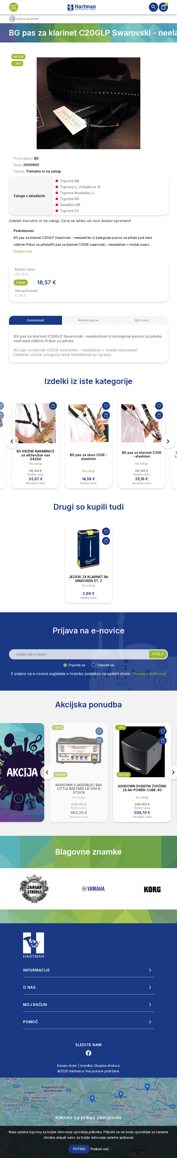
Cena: (21, 282)
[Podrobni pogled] (88, 103)
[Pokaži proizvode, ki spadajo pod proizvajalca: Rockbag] (152, 889)
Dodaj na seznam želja (106, 406)
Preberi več (100, 1149)
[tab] (35, 320)
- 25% (17, 63)
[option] (35, 444)
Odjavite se (105, 665)
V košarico (53, 406)
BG (36, 158)
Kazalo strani (67, 1066)
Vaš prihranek (26, 291)
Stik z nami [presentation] (141, 320)
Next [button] (168, 442)
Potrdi (79, 1149)
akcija (18, 56)
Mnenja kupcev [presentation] (88, 320)
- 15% (57, 727)
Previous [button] (12, 442)
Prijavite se (77, 665)
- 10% (121, 727)
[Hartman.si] (33, 944)
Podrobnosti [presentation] (35, 320)
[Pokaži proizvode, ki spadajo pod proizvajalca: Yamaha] (34, 888)
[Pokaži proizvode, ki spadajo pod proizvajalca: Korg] (93, 889)
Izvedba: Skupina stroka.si (100, 1066)
